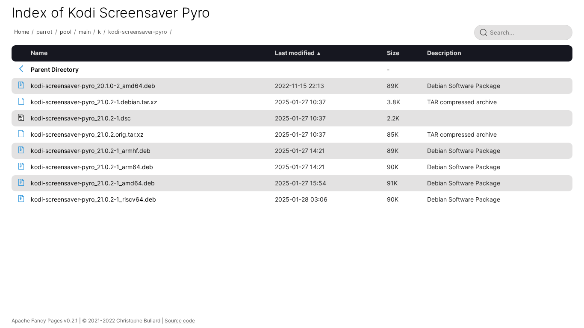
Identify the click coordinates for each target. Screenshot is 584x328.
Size (393, 52)
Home (21, 32)
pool (65, 32)
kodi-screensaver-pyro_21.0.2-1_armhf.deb (90, 150)
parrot (44, 32)
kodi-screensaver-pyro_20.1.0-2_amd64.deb (93, 85)
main (85, 32)
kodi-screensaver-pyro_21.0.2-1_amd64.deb (93, 183)
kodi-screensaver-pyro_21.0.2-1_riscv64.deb (93, 199)
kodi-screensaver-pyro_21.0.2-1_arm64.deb (92, 166)
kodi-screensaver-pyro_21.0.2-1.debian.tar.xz (94, 101)
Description (444, 52)
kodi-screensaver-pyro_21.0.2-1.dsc (81, 118)
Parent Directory (55, 69)
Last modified (295, 52)
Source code (180, 320)
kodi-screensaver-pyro (137, 32)
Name (39, 52)
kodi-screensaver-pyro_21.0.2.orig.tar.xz (87, 134)
